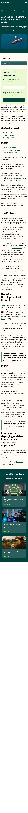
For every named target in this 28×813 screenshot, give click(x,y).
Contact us (19, 462)
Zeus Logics (21, 203)
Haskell (4, 280)
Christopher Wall (14, 218)
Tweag (3, 305)
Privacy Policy (14, 95)
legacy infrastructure (15, 178)
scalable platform (17, 248)
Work (7, 11)
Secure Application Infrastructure (11, 150)
